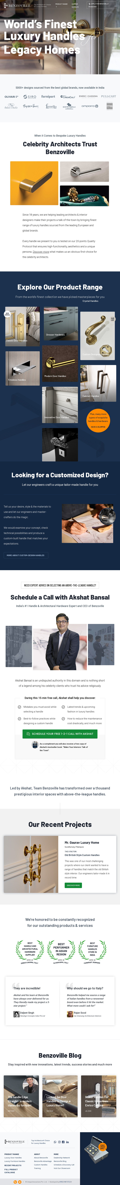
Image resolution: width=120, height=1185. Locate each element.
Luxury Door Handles (13, 1157)
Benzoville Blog (60, 1161)
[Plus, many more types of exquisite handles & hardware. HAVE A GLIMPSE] (98, 442)
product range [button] (61, 4)
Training (37, 1168)
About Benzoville (41, 1157)
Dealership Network (62, 1157)
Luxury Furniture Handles (14, 1161)
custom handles (75, 5)
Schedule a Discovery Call (64, 1164)
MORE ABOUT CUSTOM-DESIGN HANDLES (26, 555)
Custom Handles (40, 1164)
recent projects (12, 1165)
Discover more (41, 251)
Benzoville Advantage (43, 1161)
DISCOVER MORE (73, 885)
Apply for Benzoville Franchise (99, 5)
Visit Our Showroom (62, 1168)
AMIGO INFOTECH (65, 1182)
